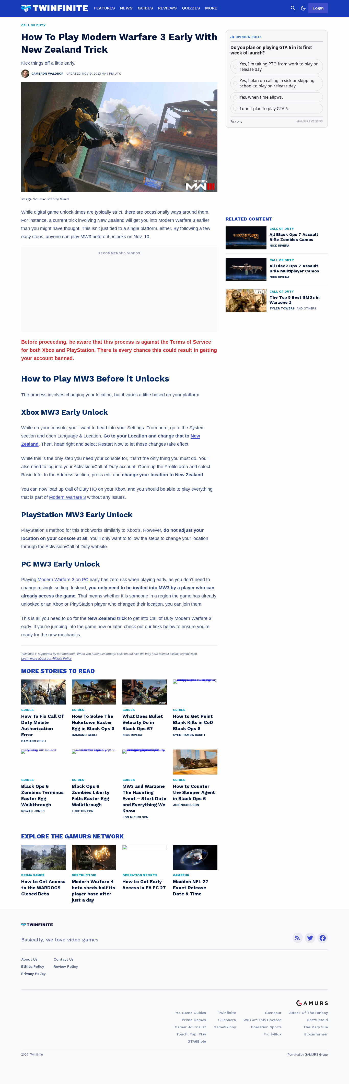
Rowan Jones (32, 811)
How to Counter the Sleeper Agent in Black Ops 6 (194, 792)
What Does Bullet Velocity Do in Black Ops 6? (142, 722)
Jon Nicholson (135, 817)
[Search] (293, 8)
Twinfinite (227, 1013)
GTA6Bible (197, 1041)
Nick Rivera (132, 735)
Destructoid (317, 1020)
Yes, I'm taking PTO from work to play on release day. (279, 66)
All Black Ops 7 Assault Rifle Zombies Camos (294, 237)
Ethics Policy (32, 966)
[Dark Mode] (303, 8)
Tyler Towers (282, 308)
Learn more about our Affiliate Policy (46, 658)
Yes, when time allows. (261, 97)
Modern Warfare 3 (67, 497)
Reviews (167, 8)
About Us (29, 959)
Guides (145, 8)
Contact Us (64, 959)
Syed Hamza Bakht (189, 735)
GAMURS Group (316, 1054)
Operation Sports (266, 1027)
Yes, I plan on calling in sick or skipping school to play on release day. (277, 83)
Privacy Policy (33, 974)
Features (104, 8)
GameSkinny (225, 1027)
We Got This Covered (262, 1020)
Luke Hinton (83, 811)
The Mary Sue (315, 1027)
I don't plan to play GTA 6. (264, 108)
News (126, 8)
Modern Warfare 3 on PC (63, 579)
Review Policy (66, 966)
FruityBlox (273, 1034)
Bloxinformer (316, 1034)
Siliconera (227, 1020)
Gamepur (273, 1013)
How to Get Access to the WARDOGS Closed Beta (43, 887)
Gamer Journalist (190, 1027)
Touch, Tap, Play (191, 1034)
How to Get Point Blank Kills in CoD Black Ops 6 (193, 722)
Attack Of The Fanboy (308, 1013)
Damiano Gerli (33, 741)
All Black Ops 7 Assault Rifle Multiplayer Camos (294, 268)
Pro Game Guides (190, 1013)
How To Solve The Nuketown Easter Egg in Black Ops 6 (93, 722)
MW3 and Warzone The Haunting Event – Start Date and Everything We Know (144, 798)
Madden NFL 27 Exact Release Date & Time (190, 887)
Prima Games (194, 1020)
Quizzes (191, 8)
